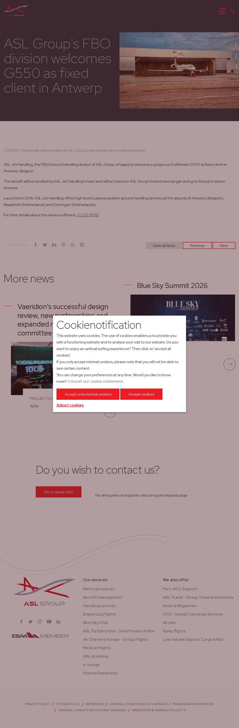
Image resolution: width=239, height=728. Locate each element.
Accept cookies (141, 394)
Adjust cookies (70, 405)
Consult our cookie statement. (96, 381)
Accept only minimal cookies (88, 394)
